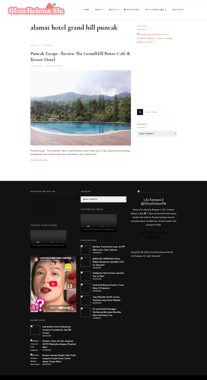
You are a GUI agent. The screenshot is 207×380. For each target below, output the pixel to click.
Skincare (142, 26)
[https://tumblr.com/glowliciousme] (66, 200)
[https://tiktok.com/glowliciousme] (42, 211)
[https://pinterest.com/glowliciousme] (34, 211)
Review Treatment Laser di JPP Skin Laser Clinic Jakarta (109, 248)
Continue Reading (38, 160)
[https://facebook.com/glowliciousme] (58, 200)
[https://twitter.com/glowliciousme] (50, 200)
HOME (86, 10)
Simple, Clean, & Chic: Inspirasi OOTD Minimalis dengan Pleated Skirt (59, 344)
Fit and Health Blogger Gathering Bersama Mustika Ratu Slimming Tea (107, 312)
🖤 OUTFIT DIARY (131, 10)
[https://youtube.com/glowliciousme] (34, 200)
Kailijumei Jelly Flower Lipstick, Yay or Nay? (108, 275)
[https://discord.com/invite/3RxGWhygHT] (50, 211)
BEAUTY (112, 10)
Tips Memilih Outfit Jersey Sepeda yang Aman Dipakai (106, 299)
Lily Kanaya (37, 66)
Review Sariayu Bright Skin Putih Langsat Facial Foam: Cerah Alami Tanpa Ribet (59, 358)
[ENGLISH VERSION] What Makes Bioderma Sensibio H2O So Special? (108, 261)
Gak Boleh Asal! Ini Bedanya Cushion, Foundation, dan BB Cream (56, 329)
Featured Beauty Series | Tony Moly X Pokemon (108, 287)
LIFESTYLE (176, 10)
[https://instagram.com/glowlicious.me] (42, 200)
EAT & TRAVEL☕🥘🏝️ (154, 10)
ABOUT (98, 10)
